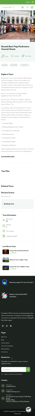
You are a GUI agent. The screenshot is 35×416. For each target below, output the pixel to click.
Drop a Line (9, 385)
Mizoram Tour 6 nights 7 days (19, 260)
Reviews (14, 65)
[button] (32, 26)
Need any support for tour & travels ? (21, 282)
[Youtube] (10, 326)
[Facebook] (2, 326)
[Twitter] (6, 326)
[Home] (8, 7)
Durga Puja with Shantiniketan (19, 250)
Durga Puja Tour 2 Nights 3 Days (20, 266)
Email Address (9, 390)
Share (5, 65)
